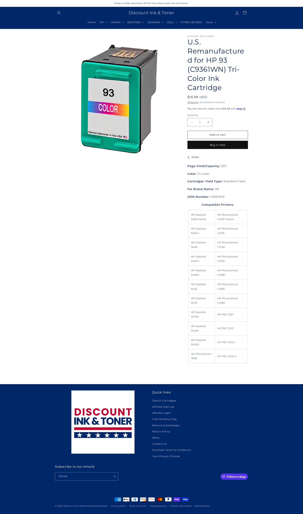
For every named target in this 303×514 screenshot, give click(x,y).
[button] (59, 13)
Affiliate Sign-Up (163, 406)
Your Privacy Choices (166, 456)
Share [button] (195, 157)
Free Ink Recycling (164, 419)
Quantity (192, 115)
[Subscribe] (114, 476)
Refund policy (202, 506)
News (155, 437)
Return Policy (161, 431)
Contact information (180, 506)
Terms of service (138, 506)
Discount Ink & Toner (75, 506)
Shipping (192, 102)
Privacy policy (118, 506)
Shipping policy (158, 506)
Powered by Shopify (97, 506)
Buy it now (217, 145)
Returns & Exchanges (166, 425)
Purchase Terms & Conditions (171, 450)
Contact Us (159, 443)
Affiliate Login (161, 412)
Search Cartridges (164, 400)
